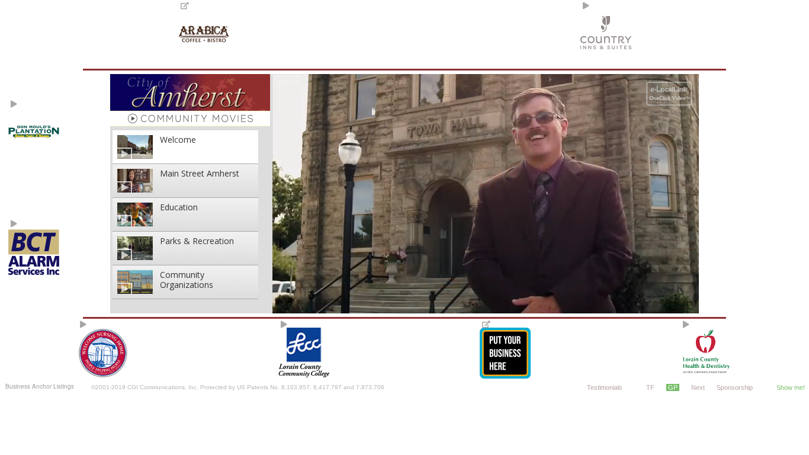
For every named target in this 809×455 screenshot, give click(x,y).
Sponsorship (735, 387)
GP (672, 387)
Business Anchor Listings (39, 386)
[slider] (484, 306)
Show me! (790, 387)
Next (698, 387)
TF (650, 387)
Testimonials (604, 387)
